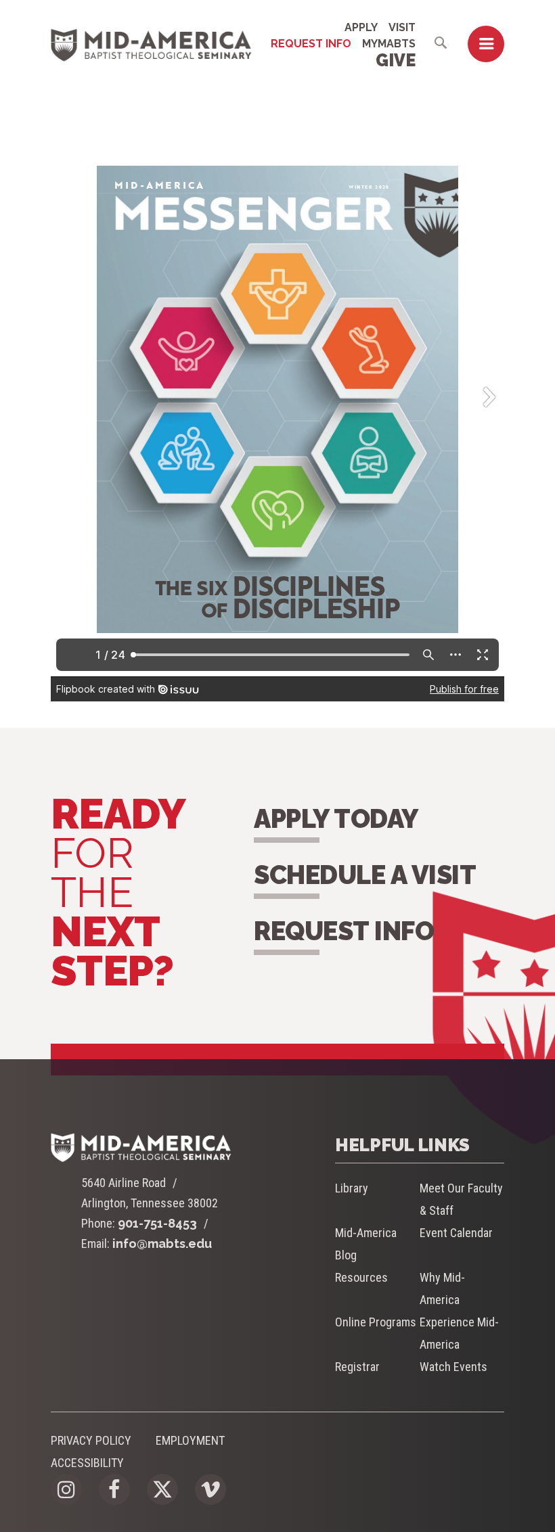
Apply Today (336, 819)
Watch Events (453, 1367)
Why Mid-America (442, 1288)
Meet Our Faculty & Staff (461, 1199)
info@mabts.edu (162, 1243)
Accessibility (87, 1463)
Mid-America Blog (366, 1244)
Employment (190, 1440)
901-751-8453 (157, 1223)
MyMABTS (389, 43)
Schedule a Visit (365, 875)
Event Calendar (456, 1233)
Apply (361, 27)
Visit (402, 27)
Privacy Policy (91, 1440)
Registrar (357, 1367)
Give (396, 60)
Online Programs (375, 1322)
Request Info (311, 43)
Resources (361, 1277)
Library (351, 1188)
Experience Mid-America (459, 1333)
